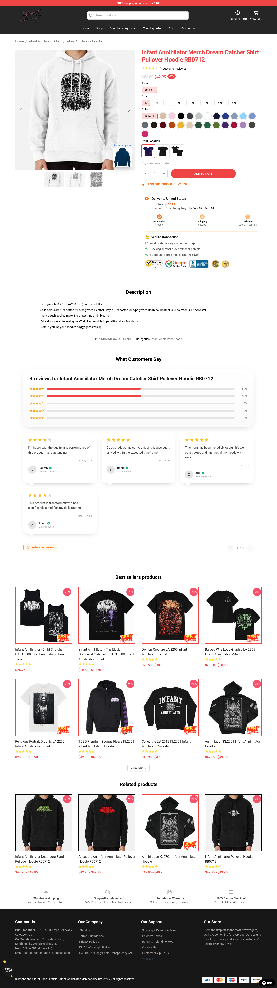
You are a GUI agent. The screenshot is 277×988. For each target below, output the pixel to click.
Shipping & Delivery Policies (159, 930)
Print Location (151, 141)
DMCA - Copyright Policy (94, 947)
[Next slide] (129, 109)
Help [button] (269, 983)
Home (19, 41)
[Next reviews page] (250, 548)
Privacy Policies (89, 941)
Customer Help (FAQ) (155, 953)
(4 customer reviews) (173, 68)
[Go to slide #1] (54, 179)
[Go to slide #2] (75, 179)
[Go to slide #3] (96, 179)
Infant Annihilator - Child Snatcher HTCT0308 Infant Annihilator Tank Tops (39, 654)
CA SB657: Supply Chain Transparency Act (105, 953)
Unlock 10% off (8, 970)
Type (145, 83)
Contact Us (149, 947)
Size (144, 96)
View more (138, 768)
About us (85, 930)
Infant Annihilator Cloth (45, 41)
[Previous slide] (21, 109)
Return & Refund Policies (157, 941)
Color (145, 109)
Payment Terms (152, 936)
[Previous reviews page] (230, 548)
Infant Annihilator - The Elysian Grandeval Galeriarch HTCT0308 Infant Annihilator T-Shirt (106, 654)
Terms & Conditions (91, 936)
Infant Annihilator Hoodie (84, 41)
